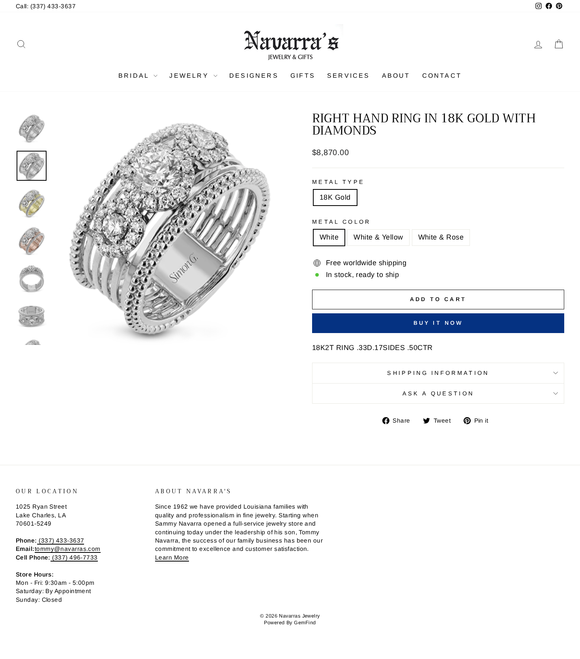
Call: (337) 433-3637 (46, 6)
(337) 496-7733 (74, 557)
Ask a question (438, 393)
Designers (254, 75)
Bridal (135, 75)
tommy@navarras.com (68, 548)
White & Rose (441, 237)
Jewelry (190, 75)
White (329, 237)
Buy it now (438, 323)
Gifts (302, 75)
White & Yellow (378, 237)
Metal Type (338, 182)
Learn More (172, 557)
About (396, 75)
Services (348, 75)
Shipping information (438, 373)
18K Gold (335, 197)
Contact (442, 75)
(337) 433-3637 (60, 540)
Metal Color (341, 222)
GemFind (305, 622)
